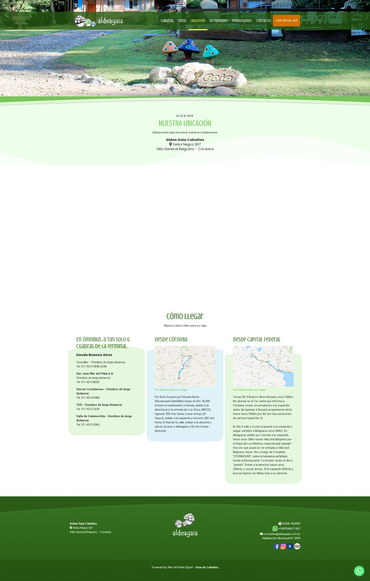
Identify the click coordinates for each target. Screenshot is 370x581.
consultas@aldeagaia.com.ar (282, 534)
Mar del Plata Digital (180, 567)
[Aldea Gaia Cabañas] (98, 20)
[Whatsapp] (359, 571)
